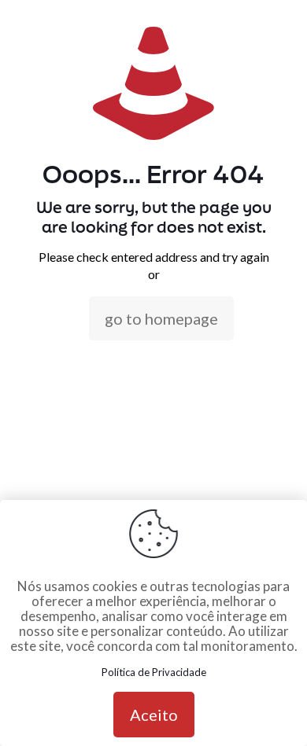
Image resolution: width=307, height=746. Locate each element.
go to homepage (161, 318)
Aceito (154, 714)
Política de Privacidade (154, 672)
